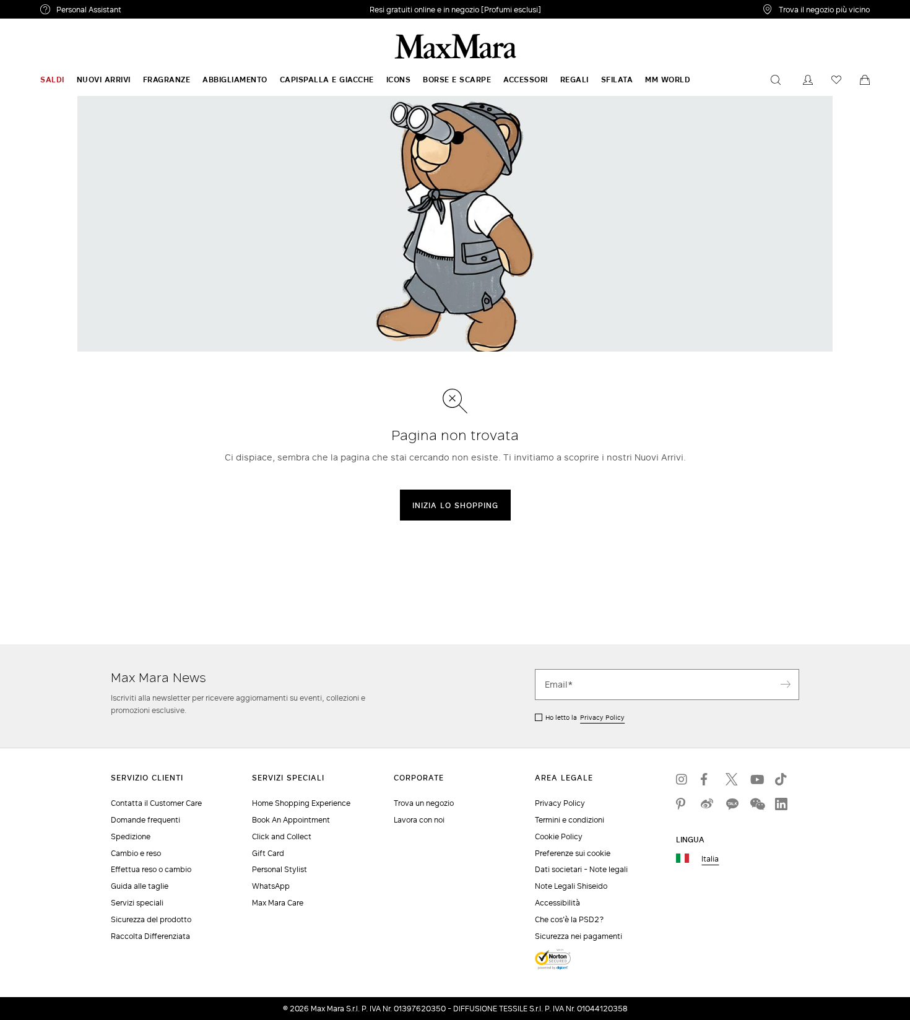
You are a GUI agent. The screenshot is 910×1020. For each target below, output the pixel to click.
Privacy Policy (602, 717)
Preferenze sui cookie (572, 853)
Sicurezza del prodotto (151, 919)
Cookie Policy (559, 836)
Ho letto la (585, 717)
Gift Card (268, 853)
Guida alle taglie (139, 886)
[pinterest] (682, 804)
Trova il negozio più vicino (824, 9)
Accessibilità (557, 902)
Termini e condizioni (569, 820)
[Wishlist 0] (836, 80)
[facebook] (707, 779)
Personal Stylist (279, 869)
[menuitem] (52, 80)
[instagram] (682, 779)
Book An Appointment (291, 820)
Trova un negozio (424, 803)
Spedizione (130, 836)
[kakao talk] (732, 804)
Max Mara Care (277, 902)
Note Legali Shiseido (571, 886)
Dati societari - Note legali (581, 869)
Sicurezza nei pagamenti (578, 936)
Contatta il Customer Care (156, 803)
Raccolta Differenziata (150, 936)
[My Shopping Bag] (865, 80)
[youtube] (756, 779)
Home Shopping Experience (301, 803)
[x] (732, 779)
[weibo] (707, 804)
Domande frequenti (145, 820)
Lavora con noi (419, 820)
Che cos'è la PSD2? (569, 919)
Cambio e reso (136, 853)
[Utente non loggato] (808, 80)
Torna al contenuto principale (63, 6)
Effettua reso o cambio (151, 869)
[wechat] (756, 804)
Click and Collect (281, 836)
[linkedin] (781, 804)
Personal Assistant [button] (140, 11)
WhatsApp (271, 886)
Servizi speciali (137, 902)
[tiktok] (781, 779)
